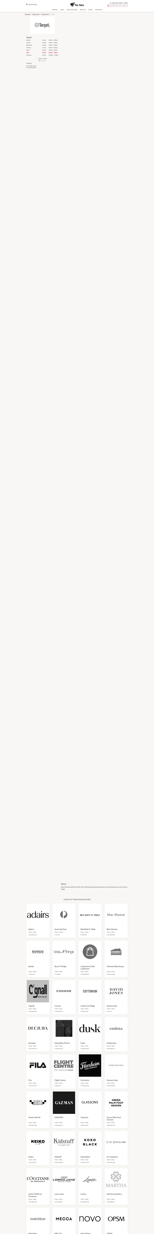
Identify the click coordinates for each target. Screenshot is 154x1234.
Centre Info (98, 9)
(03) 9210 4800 (31, 67)
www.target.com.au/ (31, 66)
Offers (90, 9)
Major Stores (35, 14)
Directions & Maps (72, 9)
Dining (62, 9)
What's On (83, 9)
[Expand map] (94, 448)
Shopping (55, 9)
